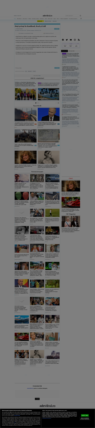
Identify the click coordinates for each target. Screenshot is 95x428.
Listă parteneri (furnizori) (46, 418)
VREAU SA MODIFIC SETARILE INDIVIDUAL (84, 419)
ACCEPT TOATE (85, 415)
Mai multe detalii (17, 415)
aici (14, 422)
